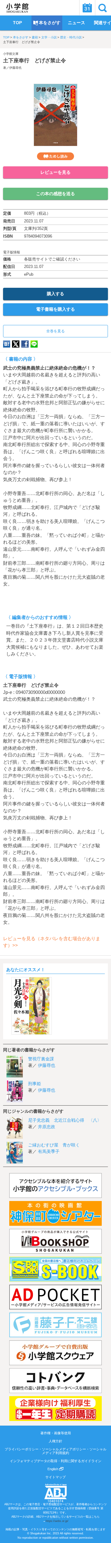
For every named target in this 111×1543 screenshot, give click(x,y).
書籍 (35, 37)
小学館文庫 (10, 53)
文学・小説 (49, 37)
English (53, 1469)
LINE (34, 344)
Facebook (25, 344)
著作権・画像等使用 (55, 1433)
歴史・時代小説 (71, 37)
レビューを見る (55, 172)
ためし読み (55, 156)
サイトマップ (55, 1477)
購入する (55, 293)
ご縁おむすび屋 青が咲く (54, 1144)
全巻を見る (55, 331)
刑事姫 (34, 1083)
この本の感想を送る (55, 193)
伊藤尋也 (15, 67)
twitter (15, 344)
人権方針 (55, 1441)
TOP (6, 37)
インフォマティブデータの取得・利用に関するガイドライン (55, 1461)
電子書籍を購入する (55, 309)
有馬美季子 (49, 1151)
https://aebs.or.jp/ (57, 1521)
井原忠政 (46, 1126)
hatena (6, 344)
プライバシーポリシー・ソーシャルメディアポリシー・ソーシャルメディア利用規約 (55, 1451)
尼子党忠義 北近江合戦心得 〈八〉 (64, 1120)
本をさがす (20, 37)
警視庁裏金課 (41, 1058)
